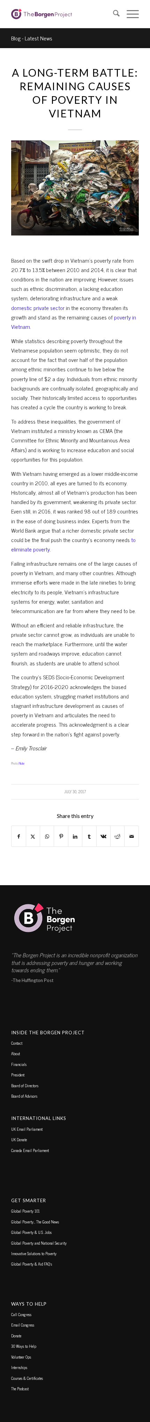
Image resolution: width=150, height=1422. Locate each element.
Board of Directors (24, 1085)
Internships (19, 1367)
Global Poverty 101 (25, 1211)
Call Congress (21, 1314)
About (15, 1053)
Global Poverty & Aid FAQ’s (31, 1264)
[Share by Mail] (131, 836)
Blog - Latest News (31, 37)
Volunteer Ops (21, 1357)
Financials (19, 1064)
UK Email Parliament (27, 1129)
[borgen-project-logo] (62, 14)
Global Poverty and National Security (39, 1243)
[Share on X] (33, 836)
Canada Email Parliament (30, 1150)
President (17, 1075)
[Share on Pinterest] (61, 836)
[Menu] (129, 14)
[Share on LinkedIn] (75, 836)
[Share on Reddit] (117, 836)
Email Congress (22, 1325)
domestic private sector (38, 307)
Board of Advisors (24, 1096)
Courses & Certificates (27, 1378)
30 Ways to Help (23, 1346)
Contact (16, 1043)
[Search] (113, 14)
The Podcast (20, 1388)
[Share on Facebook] (18, 836)
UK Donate (19, 1139)
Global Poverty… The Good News (35, 1222)
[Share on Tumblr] (89, 836)
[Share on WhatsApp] (47, 836)
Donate (16, 1335)
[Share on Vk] (103, 836)
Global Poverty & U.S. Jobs (31, 1232)
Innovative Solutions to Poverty (34, 1253)
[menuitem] (113, 14)
